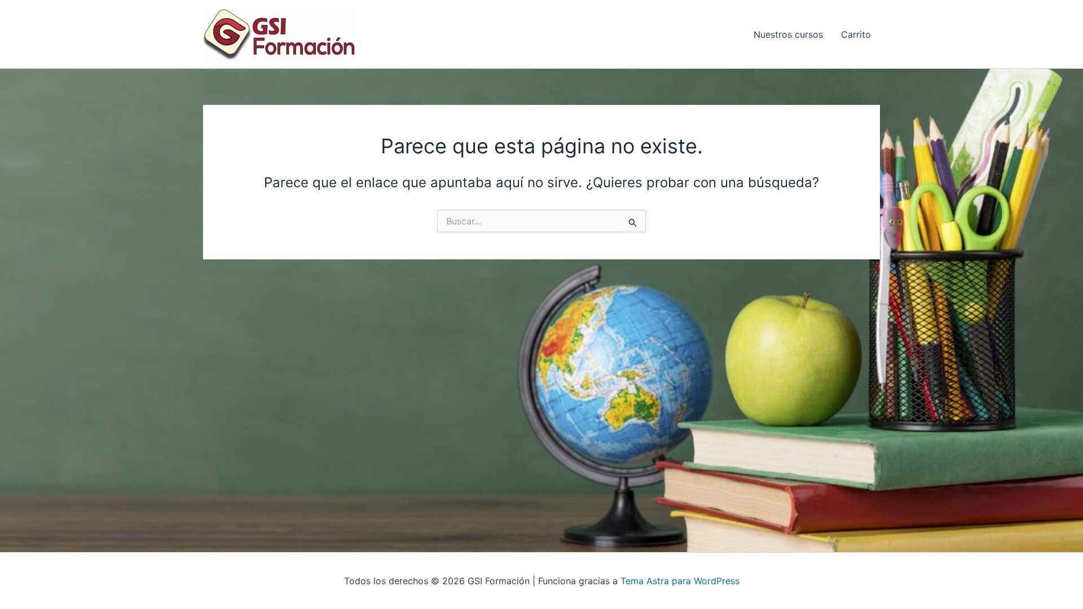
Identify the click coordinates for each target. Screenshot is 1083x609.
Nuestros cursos (788, 34)
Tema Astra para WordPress (679, 580)
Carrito (856, 34)
